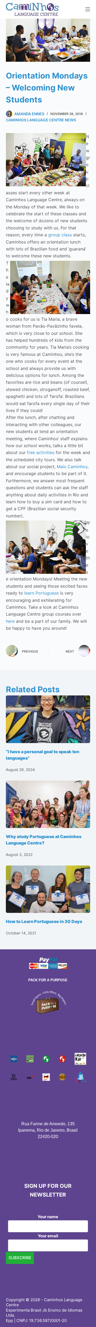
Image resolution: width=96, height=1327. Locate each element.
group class (60, 234)
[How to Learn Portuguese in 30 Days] (48, 889)
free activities (41, 452)
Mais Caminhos (72, 466)
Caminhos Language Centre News (41, 120)
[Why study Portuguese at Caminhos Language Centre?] (48, 804)
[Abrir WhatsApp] (83, 1313)
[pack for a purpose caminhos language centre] (48, 1002)
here (10, 621)
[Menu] (87, 9)
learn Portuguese (41, 593)
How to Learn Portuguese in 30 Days (44, 921)
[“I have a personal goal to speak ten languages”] (48, 719)
